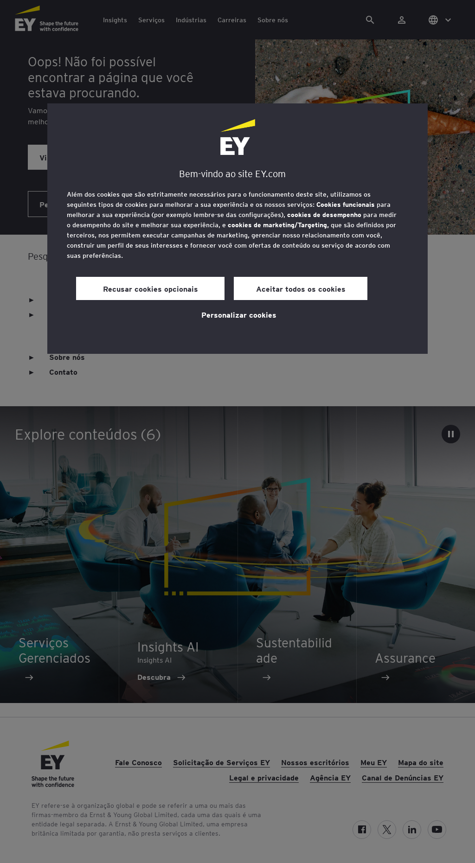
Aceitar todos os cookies (301, 288)
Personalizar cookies (238, 314)
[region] (237, 228)
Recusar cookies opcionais (150, 288)
